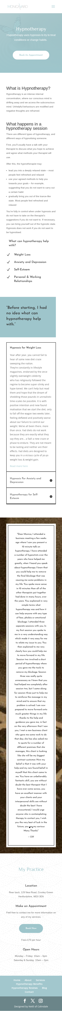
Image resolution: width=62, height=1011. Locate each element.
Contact (29, 991)
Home (17, 980)
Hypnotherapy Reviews (25, 987)
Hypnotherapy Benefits (29, 983)
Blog (44, 987)
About (28, 980)
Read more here (19, 466)
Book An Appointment (31, 55)
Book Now (31, 928)
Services (40, 980)
